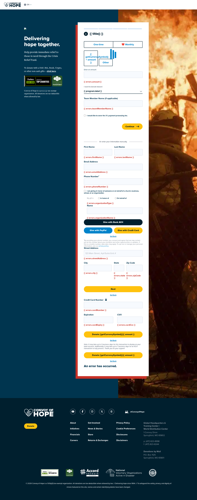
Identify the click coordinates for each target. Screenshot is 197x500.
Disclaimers (122, 440)
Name (90, 205)
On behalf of (121, 198)
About (73, 423)
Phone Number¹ (96, 181)
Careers (74, 440)
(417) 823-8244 (152, 444)
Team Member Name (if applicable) (101, 103)
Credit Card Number (95, 305)
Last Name (124, 152)
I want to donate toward (93, 87)
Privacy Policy (123, 423)
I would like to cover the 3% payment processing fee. (107, 116)
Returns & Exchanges (98, 440)
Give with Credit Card (128, 230)
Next (113, 289)
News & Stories (95, 428)
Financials (75, 434)
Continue (129, 126)
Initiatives (74, 428)
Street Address (96, 253)
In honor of (104, 198)
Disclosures (122, 434)
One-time (99, 44)
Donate (30, 426)
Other (106, 62)
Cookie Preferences (125, 428)
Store (90, 434)
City (90, 268)
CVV (126, 320)
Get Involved (94, 423)
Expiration (94, 320)
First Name (94, 152)
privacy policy (103, 246)
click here (51, 71)
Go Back (113, 236)
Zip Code (133, 270)
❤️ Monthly (128, 44)
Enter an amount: (90, 70)
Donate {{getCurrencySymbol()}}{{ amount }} (113, 334)
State (119, 270)
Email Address (95, 167)
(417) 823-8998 (152, 441)
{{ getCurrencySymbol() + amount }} (92, 58)
